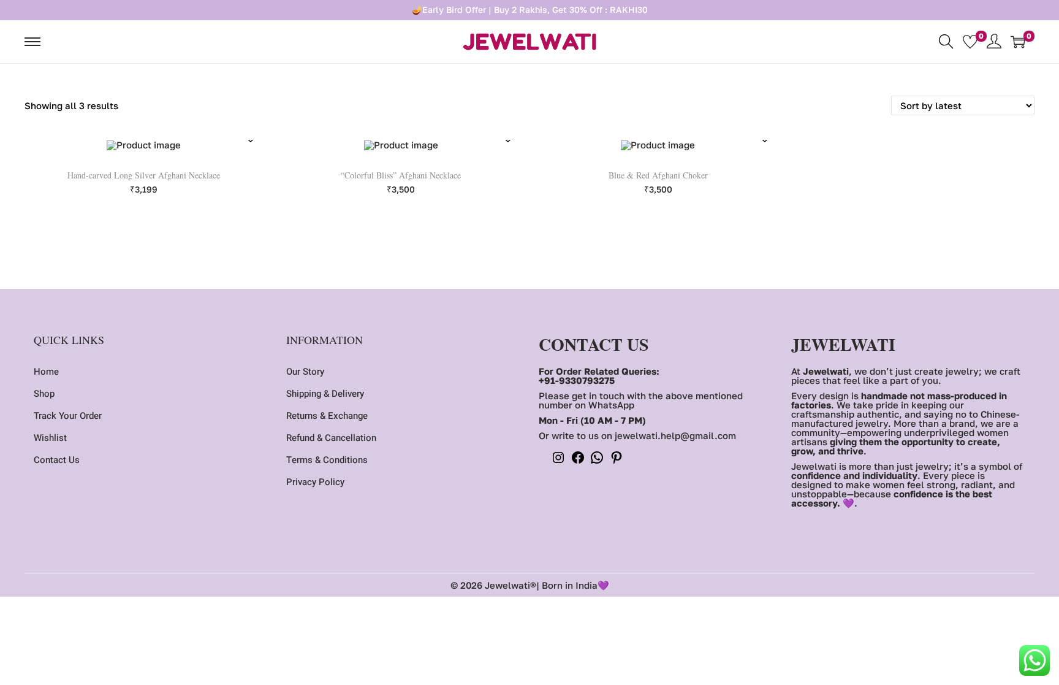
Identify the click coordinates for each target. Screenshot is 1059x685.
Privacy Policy (315, 482)
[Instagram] (558, 461)
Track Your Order (68, 416)
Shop (44, 393)
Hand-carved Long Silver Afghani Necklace (143, 175)
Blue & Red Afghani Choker (658, 175)
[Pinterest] (616, 461)
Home (46, 371)
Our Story (305, 371)
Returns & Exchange (327, 416)
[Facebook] (578, 461)
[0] (970, 41)
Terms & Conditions (327, 460)
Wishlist (50, 438)
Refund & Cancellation (331, 438)
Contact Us (57, 460)
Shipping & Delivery (325, 393)
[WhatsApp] (597, 461)
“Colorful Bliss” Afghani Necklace (401, 175)
